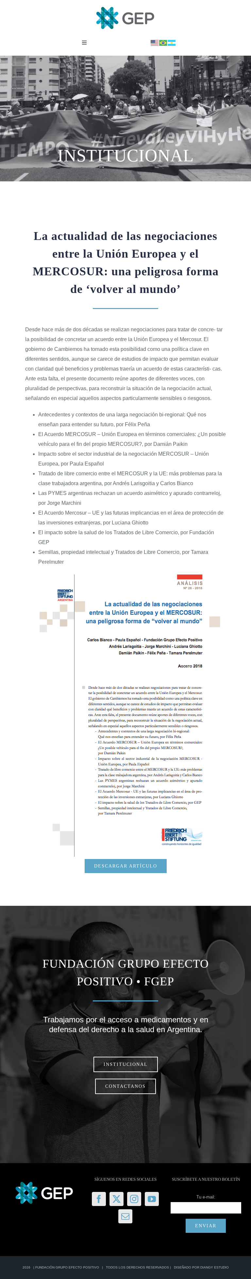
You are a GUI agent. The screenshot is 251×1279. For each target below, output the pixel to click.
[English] (155, 42)
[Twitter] (116, 1199)
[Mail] (125, 1216)
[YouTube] (152, 1199)
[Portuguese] (163, 42)
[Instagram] (134, 1199)
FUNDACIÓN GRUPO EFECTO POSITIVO (67, 1267)
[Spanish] (172, 42)
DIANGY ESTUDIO (214, 1267)
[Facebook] (99, 1199)
